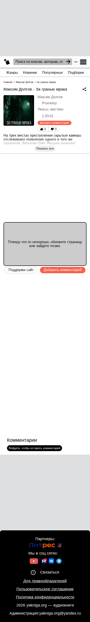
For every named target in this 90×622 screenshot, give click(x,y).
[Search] (68, 61)
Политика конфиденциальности (45, 597)
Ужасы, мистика (50, 109)
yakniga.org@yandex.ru (60, 613)
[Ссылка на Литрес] (45, 546)
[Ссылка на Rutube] (44, 561)
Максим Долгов (50, 97)
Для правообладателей (45, 581)
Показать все (45, 148)
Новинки (30, 72)
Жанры (12, 72)
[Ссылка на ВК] (52, 561)
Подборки (76, 72)
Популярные (52, 72)
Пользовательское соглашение (45, 589)
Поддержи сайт (21, 270)
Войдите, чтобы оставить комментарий (34, 448)
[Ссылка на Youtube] (33, 562)
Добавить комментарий (54, 122)
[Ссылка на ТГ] (59, 561)
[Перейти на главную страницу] (6, 61)
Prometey (49, 103)
